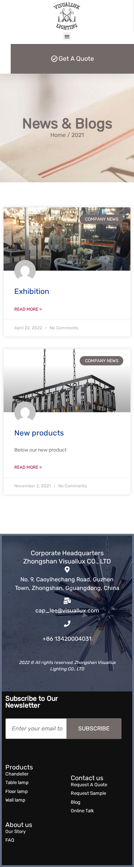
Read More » (28, 309)
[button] (67, 36)
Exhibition (31, 291)
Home (58, 135)
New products (39, 432)
